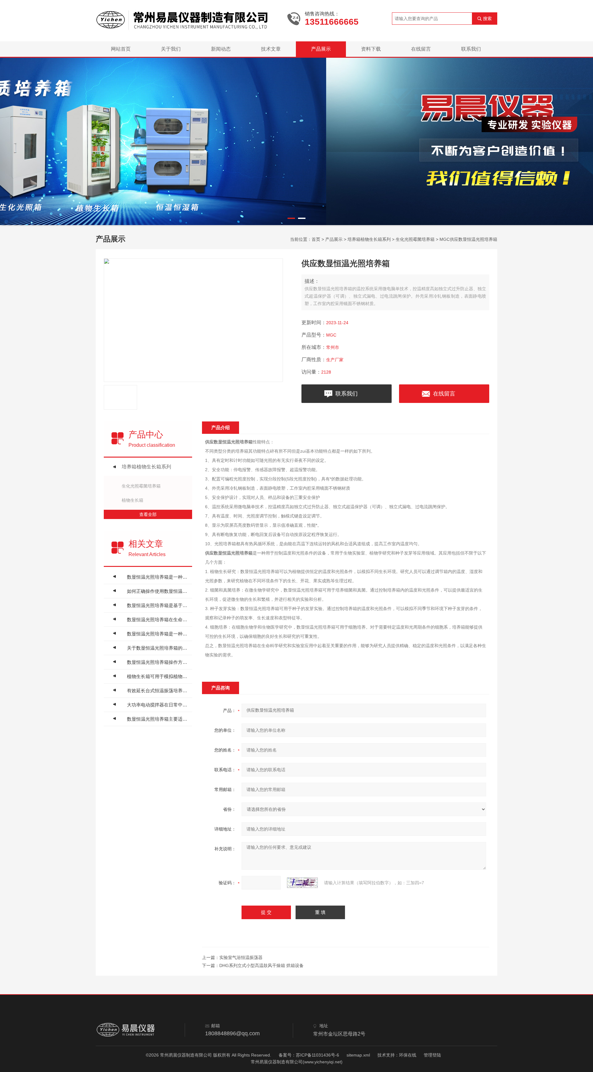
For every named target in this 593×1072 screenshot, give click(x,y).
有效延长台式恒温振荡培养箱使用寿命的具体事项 (158, 690)
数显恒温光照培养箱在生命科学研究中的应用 (158, 619)
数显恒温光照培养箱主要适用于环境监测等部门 (158, 719)
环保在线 (407, 1055)
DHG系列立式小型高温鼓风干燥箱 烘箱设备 (261, 965)
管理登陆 (432, 1055)
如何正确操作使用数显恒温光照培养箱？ (158, 591)
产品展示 (321, 49)
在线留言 (421, 49)
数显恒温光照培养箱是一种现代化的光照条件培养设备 (158, 633)
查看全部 (148, 514)
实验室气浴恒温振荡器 (241, 957)
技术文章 (271, 49)
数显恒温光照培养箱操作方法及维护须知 (158, 662)
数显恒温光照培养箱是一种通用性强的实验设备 (158, 577)
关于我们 (171, 49)
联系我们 (471, 49)
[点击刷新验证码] (302, 882)
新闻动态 (221, 49)
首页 (316, 239)
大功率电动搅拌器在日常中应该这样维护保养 (158, 704)
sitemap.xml (358, 1055)
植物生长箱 (132, 500)
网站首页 (121, 49)
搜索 (487, 18)
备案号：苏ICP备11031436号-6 (309, 1055)
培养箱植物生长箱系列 (369, 239)
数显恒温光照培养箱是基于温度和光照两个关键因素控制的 (158, 605)
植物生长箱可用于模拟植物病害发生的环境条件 (158, 676)
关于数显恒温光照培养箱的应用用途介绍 (158, 648)
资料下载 (371, 49)
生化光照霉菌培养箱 (415, 239)
